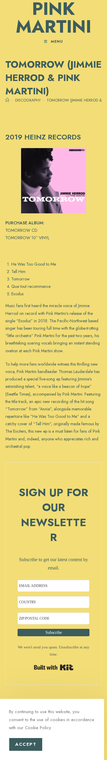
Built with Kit (53, 667)
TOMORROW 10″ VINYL (27, 238)
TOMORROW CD (21, 230)
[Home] (7, 100)
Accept (25, 744)
